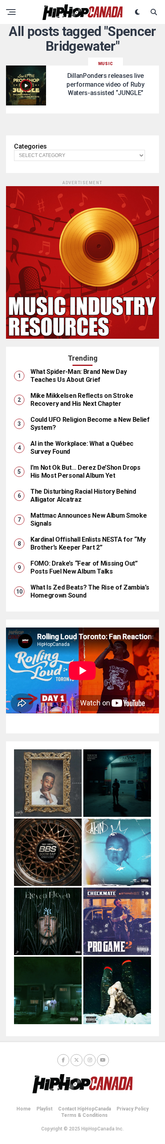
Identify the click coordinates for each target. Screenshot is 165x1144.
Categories (30, 146)
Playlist (44, 1109)
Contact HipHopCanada (84, 1109)
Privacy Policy (133, 1109)
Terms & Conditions (84, 1115)
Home (23, 1109)
